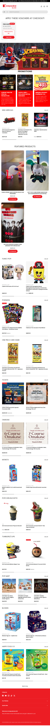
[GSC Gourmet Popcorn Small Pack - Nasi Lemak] (37, 660)
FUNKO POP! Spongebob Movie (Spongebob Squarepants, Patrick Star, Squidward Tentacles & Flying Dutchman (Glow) (37, 288)
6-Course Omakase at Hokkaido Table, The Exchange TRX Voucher (12, 448)
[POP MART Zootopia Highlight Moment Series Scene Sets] (25, 586)
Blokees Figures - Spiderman (9, 635)
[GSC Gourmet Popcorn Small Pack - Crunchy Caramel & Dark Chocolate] (13, 660)
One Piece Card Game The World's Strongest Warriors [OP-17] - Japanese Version (25, 132)
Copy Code (8, 37)
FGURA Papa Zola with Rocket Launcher (36, 487)
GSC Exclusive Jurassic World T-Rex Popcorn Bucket (35, 526)
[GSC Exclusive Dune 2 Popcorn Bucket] (13, 512)
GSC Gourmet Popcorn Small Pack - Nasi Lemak (36, 674)
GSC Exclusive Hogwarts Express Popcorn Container (8, 131)
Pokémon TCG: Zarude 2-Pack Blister (35, 327)
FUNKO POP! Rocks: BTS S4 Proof (10, 286)
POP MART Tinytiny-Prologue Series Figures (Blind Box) (40, 597)
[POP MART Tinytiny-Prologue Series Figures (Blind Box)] (41, 586)
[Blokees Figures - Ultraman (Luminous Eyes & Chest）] (37, 621)
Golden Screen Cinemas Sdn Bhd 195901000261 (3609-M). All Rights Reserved (26, 722)
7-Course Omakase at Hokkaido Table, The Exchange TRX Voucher (36, 448)
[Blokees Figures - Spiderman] (13, 621)
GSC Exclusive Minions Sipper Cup (11, 564)
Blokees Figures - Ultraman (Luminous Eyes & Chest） (36, 636)
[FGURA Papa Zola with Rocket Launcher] (37, 473)
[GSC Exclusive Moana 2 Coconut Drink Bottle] (37, 550)
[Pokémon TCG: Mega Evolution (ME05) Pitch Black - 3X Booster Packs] (13, 313)
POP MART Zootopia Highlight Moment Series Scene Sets (24, 597)
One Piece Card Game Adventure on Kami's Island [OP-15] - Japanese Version (37, 368)
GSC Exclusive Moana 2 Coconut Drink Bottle (36, 565)
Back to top (25, 686)
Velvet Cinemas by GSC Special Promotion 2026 (10, 408)
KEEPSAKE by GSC (8, 722)
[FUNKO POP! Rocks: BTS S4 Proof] (13, 272)
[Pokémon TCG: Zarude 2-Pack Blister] (37, 313)
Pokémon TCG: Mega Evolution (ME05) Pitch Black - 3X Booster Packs (12, 328)
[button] (44, 6)
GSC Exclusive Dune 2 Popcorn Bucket (12, 525)
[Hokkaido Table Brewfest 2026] (41, 120)
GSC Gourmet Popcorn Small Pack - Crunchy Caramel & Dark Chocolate (11, 674)
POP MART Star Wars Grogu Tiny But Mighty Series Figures (8, 597)
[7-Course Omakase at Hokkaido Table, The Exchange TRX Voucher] (37, 433)
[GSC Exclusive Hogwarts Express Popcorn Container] (9, 120)
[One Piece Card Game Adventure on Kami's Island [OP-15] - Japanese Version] (37, 353)
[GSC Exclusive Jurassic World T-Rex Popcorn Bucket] (37, 512)
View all (46, 110)
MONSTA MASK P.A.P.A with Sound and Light (12, 488)
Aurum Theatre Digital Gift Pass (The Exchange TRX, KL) (35, 408)
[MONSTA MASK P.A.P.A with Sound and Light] (13, 473)
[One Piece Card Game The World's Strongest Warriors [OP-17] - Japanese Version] (25, 120)
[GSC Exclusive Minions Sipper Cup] (13, 550)
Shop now (13, 199)
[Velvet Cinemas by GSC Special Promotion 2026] (13, 393)
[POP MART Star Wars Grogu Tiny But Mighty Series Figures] (9, 586)
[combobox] (25, 11)
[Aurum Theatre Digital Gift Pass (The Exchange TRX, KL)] (37, 393)
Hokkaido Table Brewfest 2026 (40, 130)
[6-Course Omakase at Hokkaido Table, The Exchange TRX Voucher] (13, 433)
